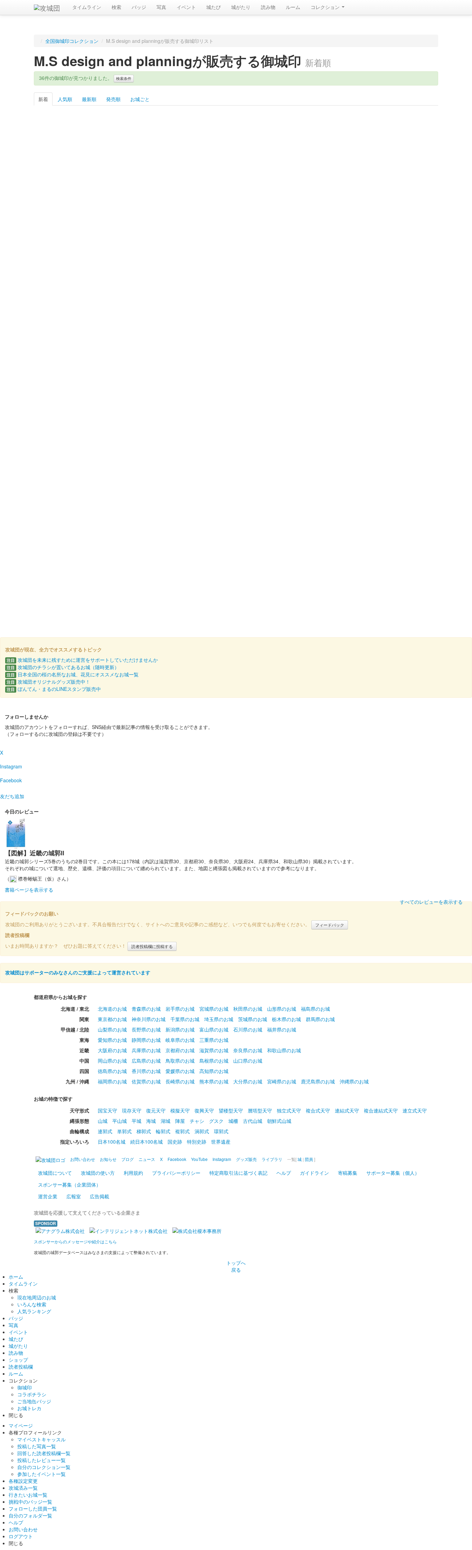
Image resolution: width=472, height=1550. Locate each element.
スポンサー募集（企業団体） (69, 1184)
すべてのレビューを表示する (431, 901)
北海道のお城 (112, 1008)
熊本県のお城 (213, 1081)
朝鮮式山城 (279, 1120)
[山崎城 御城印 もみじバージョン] (63, 408)
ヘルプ (283, 1172)
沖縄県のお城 (354, 1081)
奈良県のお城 (247, 1050)
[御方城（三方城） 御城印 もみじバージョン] (178, 323)
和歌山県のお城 (284, 1050)
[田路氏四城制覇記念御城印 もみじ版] (294, 492)
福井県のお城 (281, 1029)
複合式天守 (318, 1110)
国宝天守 (107, 1110)
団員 (309, 1159)
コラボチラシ (31, 1394)
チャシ (197, 1120)
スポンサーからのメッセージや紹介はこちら (75, 1241)
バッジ (139, 6)
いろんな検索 (31, 1304)
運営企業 (47, 1196)
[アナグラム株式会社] (60, 1230)
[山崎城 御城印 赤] (236, 408)
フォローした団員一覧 (33, 1508)
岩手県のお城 (180, 1008)
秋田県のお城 (247, 1008)
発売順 (113, 99)
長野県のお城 (146, 1029)
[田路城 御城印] (178, 492)
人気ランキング (34, 1311)
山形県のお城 (281, 1008)
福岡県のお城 (112, 1081)
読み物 (268, 6)
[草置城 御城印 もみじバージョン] (351, 323)
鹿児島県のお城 (318, 1081)
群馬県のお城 (320, 1019)
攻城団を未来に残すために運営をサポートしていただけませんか (82, 659)
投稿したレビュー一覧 (41, 1460)
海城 (151, 1120)
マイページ (21, 1425)
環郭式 (221, 1131)
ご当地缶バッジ (34, 1401)
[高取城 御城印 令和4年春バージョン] (351, 239)
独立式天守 (289, 1110)
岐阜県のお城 (180, 1039)
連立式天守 (415, 1110)
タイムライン (86, 6)
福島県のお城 (315, 1008)
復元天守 (156, 1110)
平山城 (119, 1120)
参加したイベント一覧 (41, 1473)
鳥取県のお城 (180, 1060)
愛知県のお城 (112, 1039)
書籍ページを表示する (29, 889)
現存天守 (131, 1110)
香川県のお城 (146, 1070)
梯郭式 (143, 1131)
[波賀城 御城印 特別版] (63, 577)
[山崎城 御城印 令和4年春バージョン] (236, 239)
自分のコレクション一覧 (43, 1466)
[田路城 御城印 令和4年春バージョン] (120, 239)
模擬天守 (180, 1110)
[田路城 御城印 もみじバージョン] (294, 323)
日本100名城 (111, 1141)
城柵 (233, 1120)
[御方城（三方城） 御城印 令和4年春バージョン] (409, 239)
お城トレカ (29, 1408)
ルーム (293, 6)
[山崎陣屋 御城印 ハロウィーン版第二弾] (120, 154)
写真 (161, 6)
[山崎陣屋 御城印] (294, 408)
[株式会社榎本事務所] (196, 1230)
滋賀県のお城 (213, 1050)
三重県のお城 (213, 1039)
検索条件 (123, 78)
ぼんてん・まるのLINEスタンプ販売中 (54, 688)
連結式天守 (347, 1110)
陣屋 (180, 1120)
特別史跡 (196, 1141)
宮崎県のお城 (281, 1081)
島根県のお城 (213, 1060)
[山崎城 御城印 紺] (178, 408)
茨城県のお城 (252, 1019)
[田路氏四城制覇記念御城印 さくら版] (236, 492)
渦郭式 (202, 1131)
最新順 (89, 99)
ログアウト (21, 1536)
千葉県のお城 (184, 1019)
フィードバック (329, 925)
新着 (43, 99)
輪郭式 (163, 1131)
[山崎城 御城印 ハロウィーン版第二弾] (63, 154)
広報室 (73, 1196)
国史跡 (175, 1141)
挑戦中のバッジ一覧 (30, 1501)
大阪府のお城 (112, 1050)
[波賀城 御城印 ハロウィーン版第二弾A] (178, 154)
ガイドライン (314, 1172)
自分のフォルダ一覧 (30, 1515)
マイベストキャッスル (41, 1439)
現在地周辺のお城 (36, 1297)
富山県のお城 (213, 1029)
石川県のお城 (247, 1029)
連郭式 (105, 1131)
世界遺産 (220, 1141)
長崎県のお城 (180, 1081)
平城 (136, 1120)
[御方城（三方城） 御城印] (120, 492)
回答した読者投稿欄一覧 (43, 1453)
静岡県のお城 (146, 1039)
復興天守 (204, 1110)
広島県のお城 (146, 1060)
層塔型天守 (260, 1110)
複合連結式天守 (381, 1110)
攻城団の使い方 (98, 1172)
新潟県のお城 (180, 1029)
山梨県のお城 (112, 1029)
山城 (102, 1120)
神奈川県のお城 (149, 1019)
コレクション (326, 6)
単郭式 (124, 1131)
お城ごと (140, 99)
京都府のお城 (180, 1050)
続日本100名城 (146, 1141)
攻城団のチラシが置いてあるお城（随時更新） (63, 667)
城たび (213, 6)
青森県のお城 (146, 1008)
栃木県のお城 (286, 1019)
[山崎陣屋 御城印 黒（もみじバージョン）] (409, 323)
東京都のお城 (112, 1019)
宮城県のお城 (213, 1008)
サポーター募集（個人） (392, 1172)
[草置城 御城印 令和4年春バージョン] (178, 239)
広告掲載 (99, 1196)
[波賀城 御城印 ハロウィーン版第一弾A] (409, 154)
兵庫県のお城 (146, 1050)
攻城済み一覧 (23, 1487)
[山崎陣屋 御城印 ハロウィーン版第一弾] (351, 154)
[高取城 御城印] (63, 492)
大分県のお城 (247, 1081)
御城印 (24, 1387)
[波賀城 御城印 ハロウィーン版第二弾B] (236, 154)
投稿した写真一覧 (36, 1446)
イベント (186, 6)
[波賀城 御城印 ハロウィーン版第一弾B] (63, 239)
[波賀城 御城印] (409, 492)
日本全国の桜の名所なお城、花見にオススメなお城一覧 (73, 674)
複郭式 (182, 1131)
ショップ (18, 1359)
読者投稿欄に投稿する (152, 946)
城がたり (241, 6)
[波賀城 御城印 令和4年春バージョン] (63, 323)
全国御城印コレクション (71, 40)
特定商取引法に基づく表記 (238, 1172)
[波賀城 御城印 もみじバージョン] (236, 323)
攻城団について (55, 1172)
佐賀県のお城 (146, 1081)
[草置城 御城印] (351, 492)
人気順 (65, 99)
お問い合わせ (23, 1529)
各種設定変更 (23, 1480)
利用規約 (133, 1172)
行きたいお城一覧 (28, 1494)
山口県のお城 (247, 1060)
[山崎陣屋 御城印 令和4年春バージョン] (294, 239)
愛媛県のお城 (180, 1070)
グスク (216, 1120)
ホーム (16, 1276)
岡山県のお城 (112, 1060)
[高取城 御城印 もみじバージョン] (120, 323)
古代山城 (252, 1120)
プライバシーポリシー (176, 1172)
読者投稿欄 (21, 1366)
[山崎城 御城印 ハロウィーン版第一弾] (294, 154)
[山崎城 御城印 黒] (120, 408)
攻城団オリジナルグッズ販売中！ (48, 681)
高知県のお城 (213, 1070)
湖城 (165, 1120)
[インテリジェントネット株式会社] (128, 1230)
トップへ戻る (236, 1266)
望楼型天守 (231, 1110)
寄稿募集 (347, 1172)
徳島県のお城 (112, 1070)
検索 (116, 6)
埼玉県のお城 (218, 1019)
